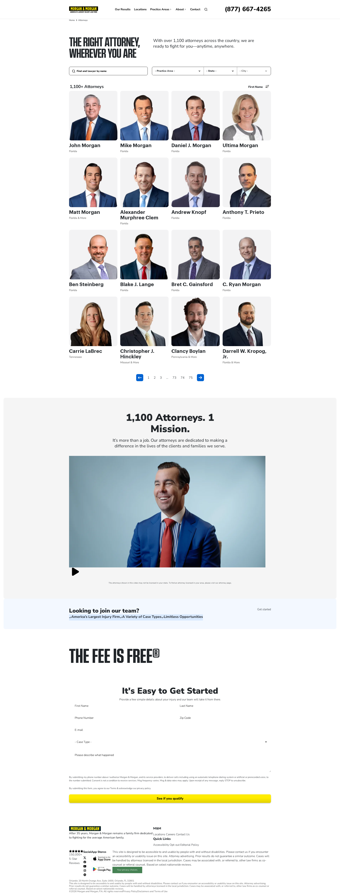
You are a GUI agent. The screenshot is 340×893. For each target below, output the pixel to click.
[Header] (83, 9)
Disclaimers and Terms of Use (152, 891)
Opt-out (175, 845)
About (180, 9)
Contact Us (183, 834)
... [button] (167, 378)
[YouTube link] (84, 866)
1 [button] (148, 378)
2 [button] (155, 378)
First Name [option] (255, 87)
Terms (113, 788)
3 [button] (161, 378)
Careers (170, 834)
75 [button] (191, 378)
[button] (199, 71)
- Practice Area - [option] (165, 71)
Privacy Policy (130, 891)
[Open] (206, 9)
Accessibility (161, 845)
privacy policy (144, 788)
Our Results (123, 9)
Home (72, 20)
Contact (195, 9)
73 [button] (174, 378)
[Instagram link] (84, 870)
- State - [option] (211, 71)
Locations (140, 9)
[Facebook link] (84, 862)
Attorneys (83, 20)
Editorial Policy (189, 845)
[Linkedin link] (84, 875)
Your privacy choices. (127, 869)
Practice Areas (159, 9)
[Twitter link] (84, 858)
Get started (264, 609)
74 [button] (183, 378)
